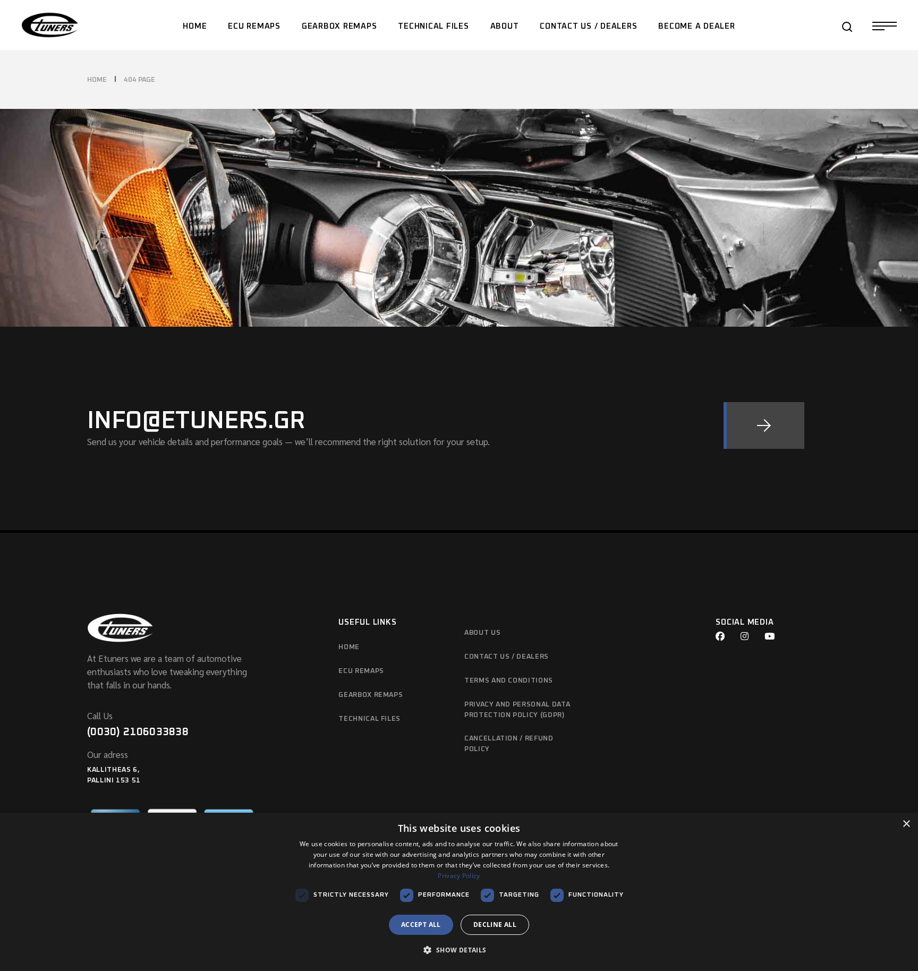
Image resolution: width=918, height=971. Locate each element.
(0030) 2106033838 (138, 732)
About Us (482, 632)
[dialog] (459, 892)
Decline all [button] (494, 924)
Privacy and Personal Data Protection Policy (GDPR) (517, 710)
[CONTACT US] (764, 425)
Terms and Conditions (508, 680)
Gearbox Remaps (370, 695)
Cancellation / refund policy (509, 744)
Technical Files (369, 719)
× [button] (906, 824)
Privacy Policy (459, 875)
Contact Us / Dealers (506, 656)
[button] (458, 950)
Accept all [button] (421, 924)
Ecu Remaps (361, 671)
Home (349, 647)
